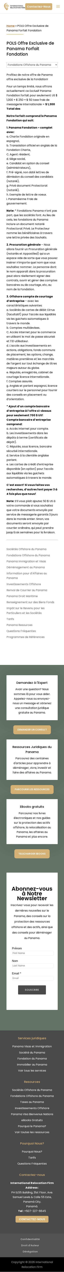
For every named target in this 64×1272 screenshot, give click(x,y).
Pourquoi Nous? (32, 1152)
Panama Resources (19, 625)
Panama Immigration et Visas (26, 561)
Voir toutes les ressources (32, 1132)
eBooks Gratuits (32, 1120)
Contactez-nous (32, 1219)
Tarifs (10, 619)
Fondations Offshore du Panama (28, 555)
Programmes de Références (25, 637)
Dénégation (30, 1251)
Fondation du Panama (32, 1059)
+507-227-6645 (35, 1211)
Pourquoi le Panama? (32, 1126)
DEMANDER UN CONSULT (32, 729)
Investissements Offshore (23, 584)
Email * (16, 973)
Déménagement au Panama (25, 567)
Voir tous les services (32, 1071)
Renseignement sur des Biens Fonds (30, 602)
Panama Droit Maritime (22, 596)
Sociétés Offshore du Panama (26, 549)
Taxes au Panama (32, 1102)
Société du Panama (32, 1053)
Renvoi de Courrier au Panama (26, 590)
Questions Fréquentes (21, 631)
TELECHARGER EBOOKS (32, 853)
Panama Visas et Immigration (32, 1046)
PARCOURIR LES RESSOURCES (32, 789)
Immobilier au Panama (32, 1065)
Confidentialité (30, 1239)
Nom (15, 961)
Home (10, 26)
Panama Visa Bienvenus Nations (32, 1114)
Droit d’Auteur (30, 1245)
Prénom (17, 948)
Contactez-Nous (39, 7)
